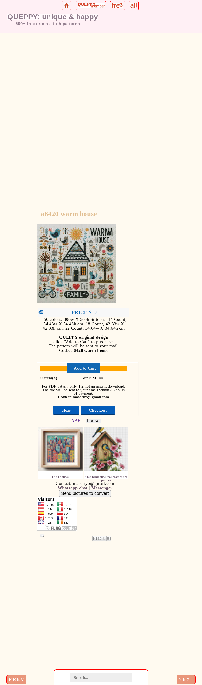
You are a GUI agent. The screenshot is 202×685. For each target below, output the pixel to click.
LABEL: (77, 420)
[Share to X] (104, 538)
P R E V (16, 679)
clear (66, 410)
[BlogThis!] (99, 538)
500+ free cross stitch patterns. (48, 23)
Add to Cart (85, 368)
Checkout (98, 410)
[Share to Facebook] (108, 538)
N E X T (186, 679)
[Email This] (94, 538)
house (93, 421)
